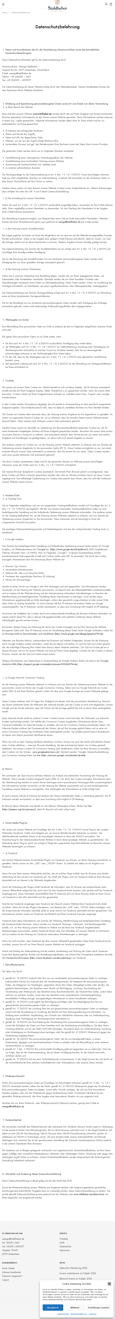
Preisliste (64, 1239)
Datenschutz (65, 1246)
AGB (62, 1242)
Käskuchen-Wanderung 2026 (73, 1268)
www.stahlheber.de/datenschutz (89, 1194)
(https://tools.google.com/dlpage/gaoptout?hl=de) (79, 633)
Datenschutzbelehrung (79, 1314)
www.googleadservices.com (46, 752)
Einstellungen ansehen (98, 1307)
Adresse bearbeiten (11, 1272)
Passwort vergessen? (12, 1276)
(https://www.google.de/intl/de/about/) (69, 549)
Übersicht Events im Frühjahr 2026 (76, 1278)
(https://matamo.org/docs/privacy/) (19, 809)
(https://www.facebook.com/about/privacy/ (50, 958)
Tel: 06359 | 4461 (10, 1242)
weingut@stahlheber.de (69, 222)
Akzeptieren (53, 1307)
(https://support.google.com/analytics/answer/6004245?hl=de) (47, 664)
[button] (109, 1283)
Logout (5, 1279)
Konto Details (8, 1268)
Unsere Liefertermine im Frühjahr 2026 (78, 1273)
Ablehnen (74, 1307)
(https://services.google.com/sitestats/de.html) (63, 755)
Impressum (92, 1314)
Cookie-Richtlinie (63, 1314)
